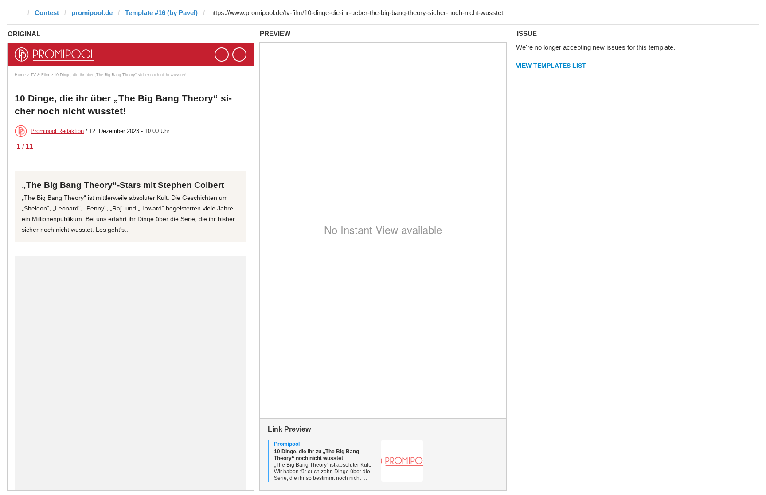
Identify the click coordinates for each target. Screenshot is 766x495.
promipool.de (92, 12)
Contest (47, 12)
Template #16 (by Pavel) (161, 12)
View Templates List (551, 65)
